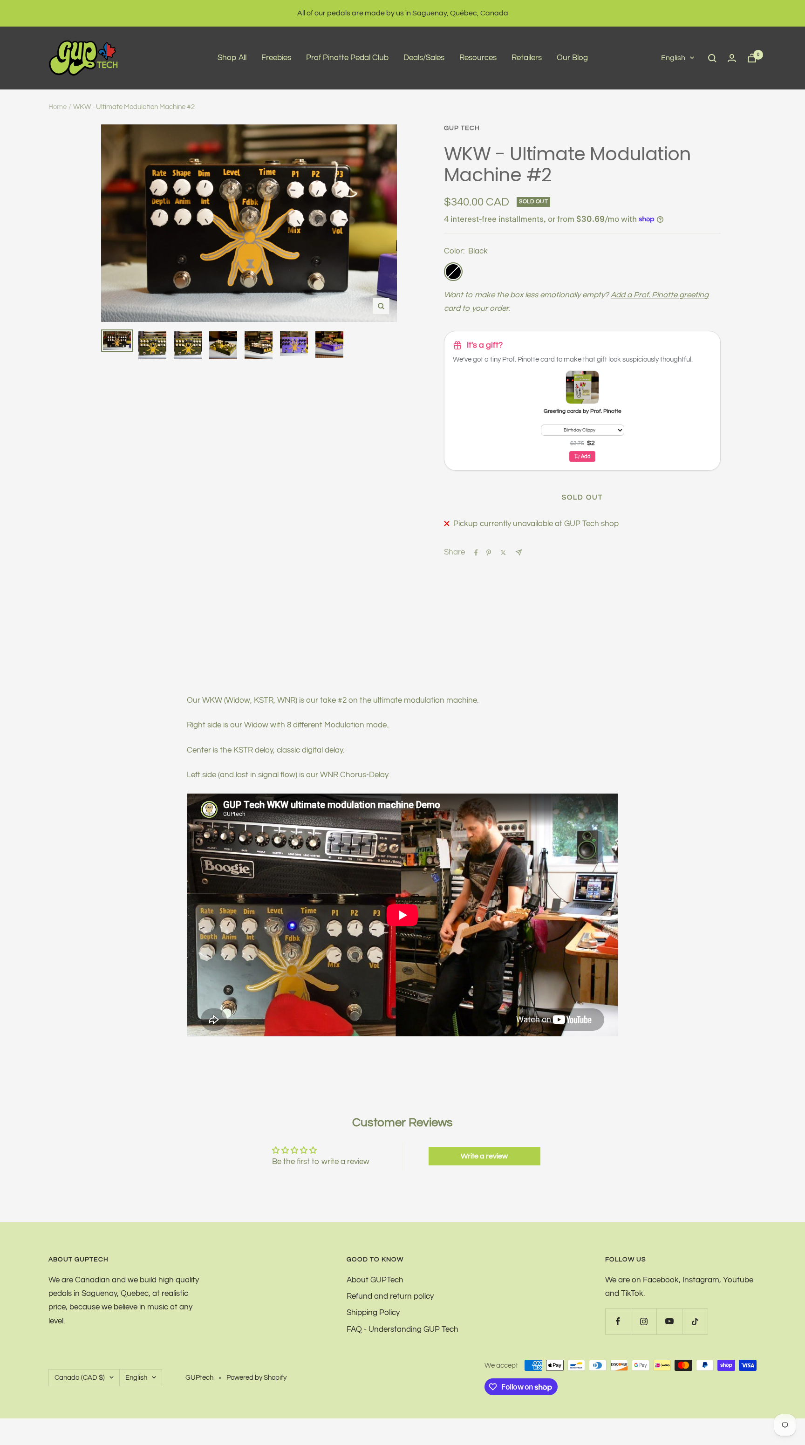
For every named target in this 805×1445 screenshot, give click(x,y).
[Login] (732, 58)
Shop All (232, 58)
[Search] (712, 58)
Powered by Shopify (256, 1377)
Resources (478, 58)
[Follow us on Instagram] (643, 1321)
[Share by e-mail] (519, 552)
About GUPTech (375, 1280)
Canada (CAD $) (80, 1377)
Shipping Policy (373, 1312)
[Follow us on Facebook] (618, 1321)
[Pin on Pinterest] (488, 552)
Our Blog (572, 58)
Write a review (484, 1156)
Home (57, 106)
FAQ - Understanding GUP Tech (402, 1329)
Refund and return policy (390, 1296)
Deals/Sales (423, 58)
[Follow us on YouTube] (669, 1321)
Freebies (276, 58)
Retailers (527, 58)
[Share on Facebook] (476, 552)
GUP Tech (462, 128)
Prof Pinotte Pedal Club (347, 58)
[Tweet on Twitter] (503, 552)
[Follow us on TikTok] (695, 1321)
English (673, 58)
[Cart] (752, 58)
